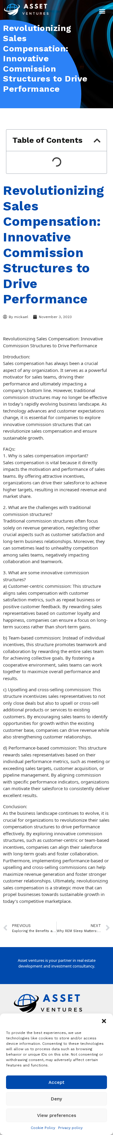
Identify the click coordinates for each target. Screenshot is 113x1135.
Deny (56, 1099)
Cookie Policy (43, 1128)
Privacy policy (70, 1128)
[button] (104, 1021)
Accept (56, 1082)
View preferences (56, 1115)
